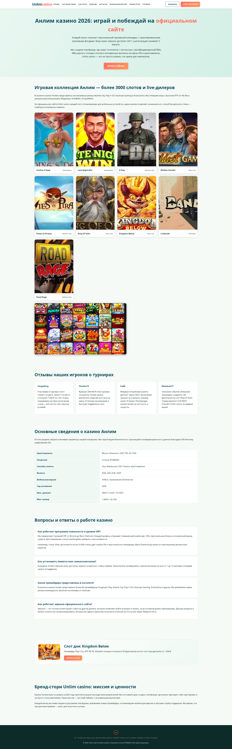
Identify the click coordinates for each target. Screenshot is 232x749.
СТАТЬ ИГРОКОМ (190, 4)
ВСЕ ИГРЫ (103, 4)
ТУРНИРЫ (146, 4)
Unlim (42, 4)
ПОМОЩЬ (93, 4)
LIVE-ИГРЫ (82, 4)
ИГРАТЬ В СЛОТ (73, 658)
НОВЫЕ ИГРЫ (134, 4)
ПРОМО (56, 4)
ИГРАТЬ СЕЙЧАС (116, 66)
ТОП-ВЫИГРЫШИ (69, 4)
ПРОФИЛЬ (172, 4)
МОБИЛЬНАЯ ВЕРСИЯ (118, 4)
